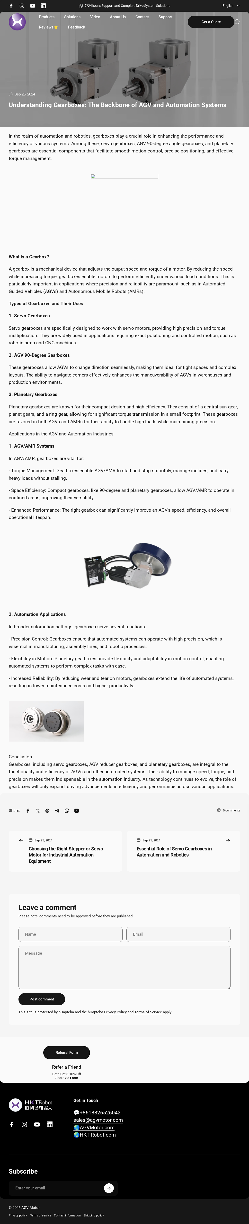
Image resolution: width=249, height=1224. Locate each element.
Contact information (67, 1215)
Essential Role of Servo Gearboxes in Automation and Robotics (174, 852)
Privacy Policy (115, 1012)
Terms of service (40, 1215)
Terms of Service (148, 1012)
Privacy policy (18, 1215)
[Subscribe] (109, 1188)
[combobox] (231, 6)
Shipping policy (94, 1215)
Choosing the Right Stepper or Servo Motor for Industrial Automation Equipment (66, 855)
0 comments (231, 810)
